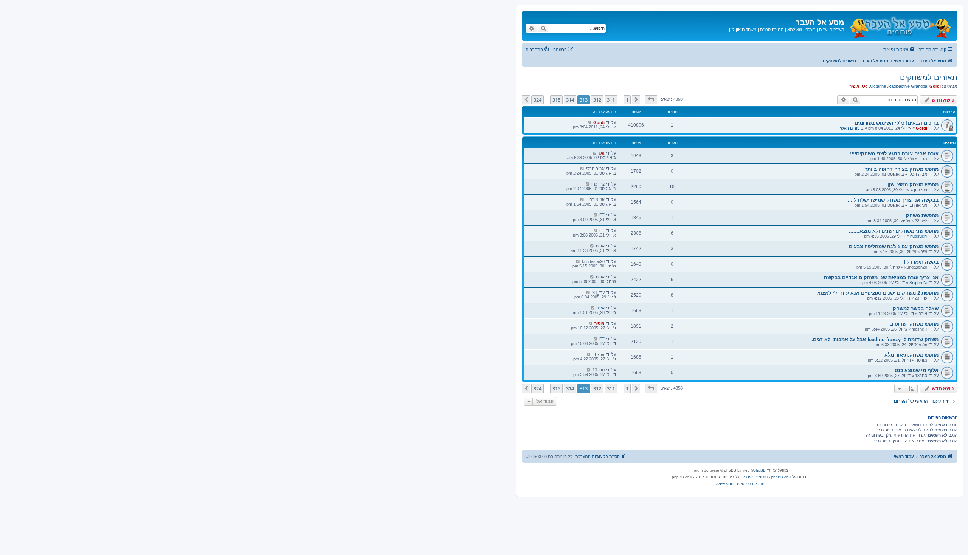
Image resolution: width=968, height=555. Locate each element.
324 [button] (537, 99)
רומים (810, 29)
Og (865, 86)
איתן (601, 308)
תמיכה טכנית (772, 29)
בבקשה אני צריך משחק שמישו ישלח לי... (893, 200)
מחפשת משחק (922, 215)
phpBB (760, 470)
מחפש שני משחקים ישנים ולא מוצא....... (894, 231)
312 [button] (597, 99)
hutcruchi (918, 236)
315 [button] (556, 99)
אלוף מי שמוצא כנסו (916, 370)
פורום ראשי (850, 128)
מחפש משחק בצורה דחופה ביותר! (901, 169)
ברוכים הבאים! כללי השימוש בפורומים (897, 123)
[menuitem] (899, 49)
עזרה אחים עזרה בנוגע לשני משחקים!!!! (894, 153)
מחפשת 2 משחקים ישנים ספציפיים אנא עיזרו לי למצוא (878, 293)
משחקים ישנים (831, 29)
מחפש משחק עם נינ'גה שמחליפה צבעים (894, 246)
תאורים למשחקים (928, 77)
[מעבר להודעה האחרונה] (589, 122)
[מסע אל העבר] (900, 25)
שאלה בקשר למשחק (916, 308)
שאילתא (794, 29)
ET (602, 215)
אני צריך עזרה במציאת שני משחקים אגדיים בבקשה (881, 277)
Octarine (878, 86)
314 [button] (570, 99)
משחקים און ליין (743, 29)
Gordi (935, 86)
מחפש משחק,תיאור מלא (911, 355)
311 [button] (611, 99)
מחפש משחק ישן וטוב (914, 324)
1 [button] (627, 99)
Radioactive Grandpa (907, 86)
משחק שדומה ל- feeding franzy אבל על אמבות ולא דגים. (875, 339)
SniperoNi (918, 282)
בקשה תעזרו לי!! (920, 262)
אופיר (854, 86)
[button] (651, 99)
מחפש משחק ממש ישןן (913, 184)
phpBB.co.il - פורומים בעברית (766, 477)
